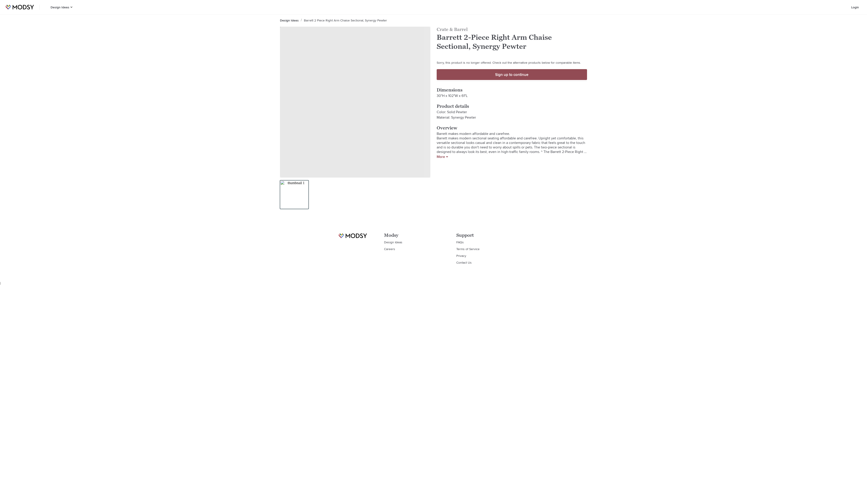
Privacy (461, 256)
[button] (71, 7)
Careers (389, 249)
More (441, 157)
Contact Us (464, 262)
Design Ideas (60, 7)
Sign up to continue (511, 74)
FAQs (460, 242)
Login (855, 7)
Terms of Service (468, 249)
